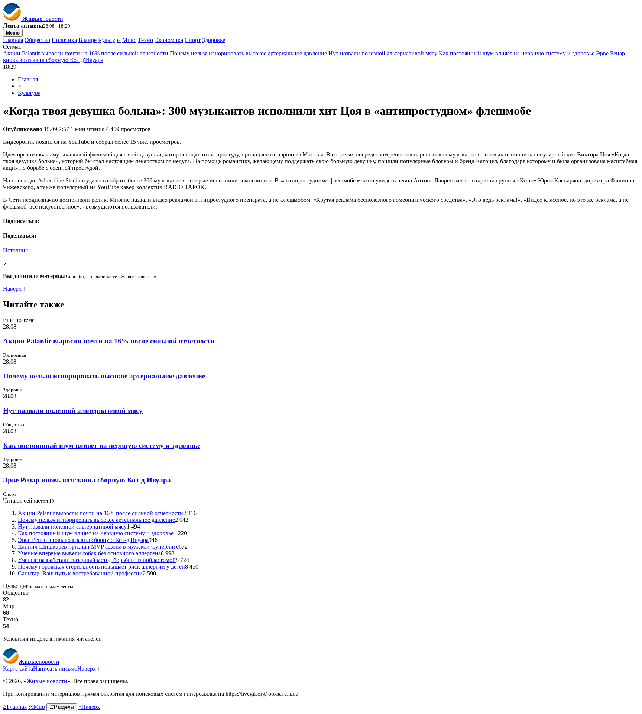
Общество (37, 40)
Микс (129, 40)
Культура (109, 40)
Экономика (169, 40)
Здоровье (213, 40)
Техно (145, 40)
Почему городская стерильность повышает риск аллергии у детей (101, 566)
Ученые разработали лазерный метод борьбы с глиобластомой (97, 560)
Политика (64, 40)
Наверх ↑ (14, 288)
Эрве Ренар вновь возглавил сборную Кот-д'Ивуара (87, 480)
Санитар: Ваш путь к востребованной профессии (80, 573)
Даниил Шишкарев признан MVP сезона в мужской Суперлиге (98, 546)
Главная (13, 40)
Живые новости (47, 681)
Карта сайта (18, 668)
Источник (15, 250)
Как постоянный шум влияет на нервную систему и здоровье (516, 53)
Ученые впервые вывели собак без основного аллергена (89, 553)
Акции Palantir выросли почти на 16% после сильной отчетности (85, 53)
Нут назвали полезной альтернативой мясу (382, 53)
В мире (87, 40)
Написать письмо (55, 668)
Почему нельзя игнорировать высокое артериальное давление (248, 53)
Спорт (193, 40)
